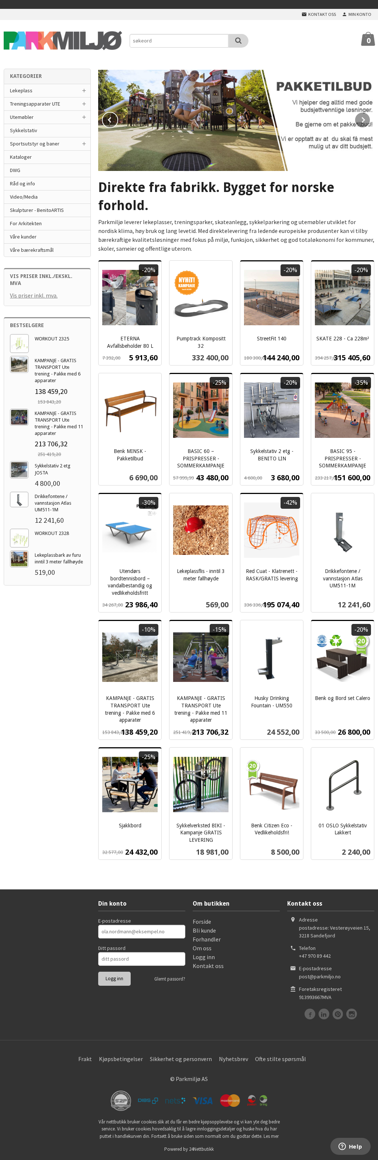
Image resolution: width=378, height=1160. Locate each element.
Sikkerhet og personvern (181, 1059)
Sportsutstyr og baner (34, 143)
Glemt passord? (169, 979)
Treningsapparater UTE (35, 103)
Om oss (202, 948)
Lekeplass (21, 90)
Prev (117, 118)
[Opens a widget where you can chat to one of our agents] (350, 1147)
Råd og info (22, 183)
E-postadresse (114, 920)
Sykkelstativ (23, 130)
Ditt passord (112, 948)
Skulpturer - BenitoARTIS (37, 210)
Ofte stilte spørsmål (280, 1059)
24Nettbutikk (201, 1149)
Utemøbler (22, 117)
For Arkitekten (26, 223)
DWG (15, 170)
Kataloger (21, 157)
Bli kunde (204, 930)
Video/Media (24, 196)
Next (370, 118)
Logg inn (204, 957)
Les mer (271, 1136)
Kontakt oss (208, 965)
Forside (202, 921)
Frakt (85, 1059)
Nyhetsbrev (233, 1059)
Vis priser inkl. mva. (34, 295)
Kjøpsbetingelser (121, 1059)
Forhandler (207, 939)
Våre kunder (23, 236)
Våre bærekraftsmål (32, 250)
